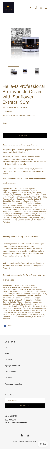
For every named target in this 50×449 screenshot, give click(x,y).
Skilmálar (8, 378)
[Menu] (46, 7)
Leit (6, 347)
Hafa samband (10, 372)
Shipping (16, 115)
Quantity (5, 123)
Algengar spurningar (12, 366)
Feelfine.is (21, 441)
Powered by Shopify (31, 441)
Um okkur (8, 360)
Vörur (7, 353)
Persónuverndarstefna (13, 384)
